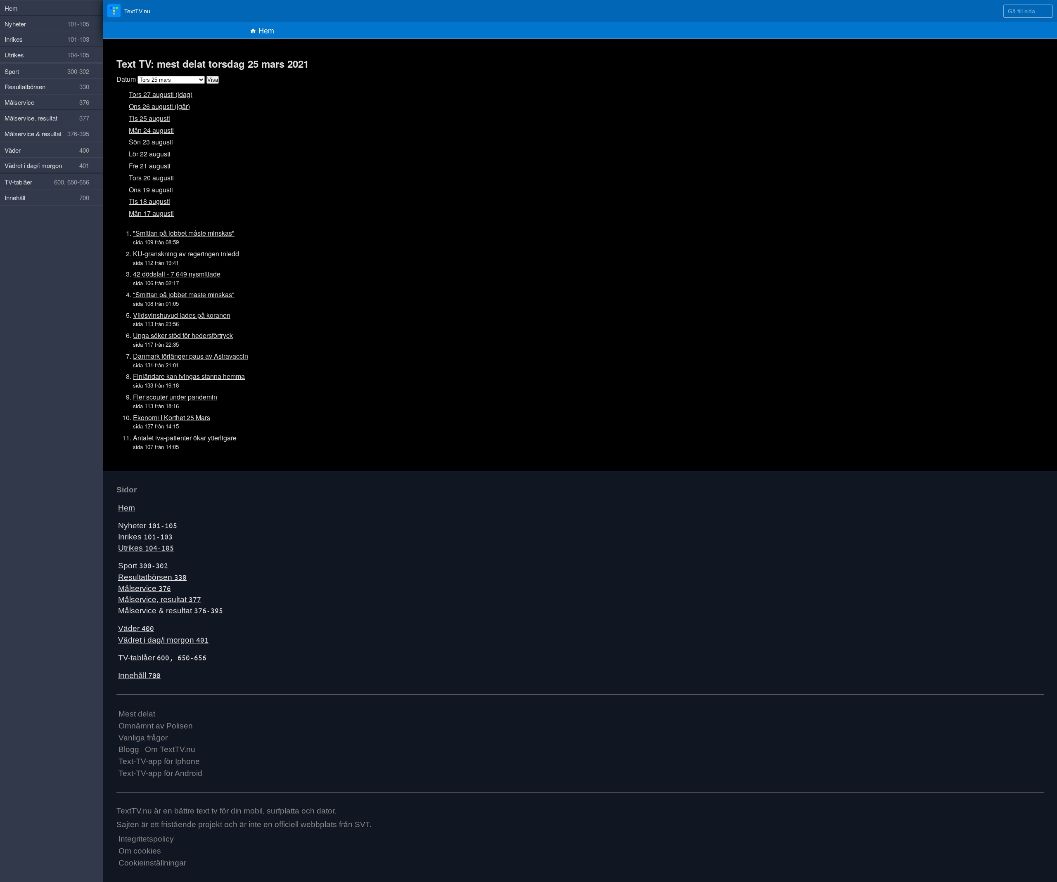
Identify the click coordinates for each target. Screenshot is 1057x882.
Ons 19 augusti (148, 189)
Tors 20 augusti (148, 177)
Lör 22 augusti (147, 153)
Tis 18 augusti (146, 201)
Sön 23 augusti (148, 142)
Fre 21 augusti (147, 165)
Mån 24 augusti (148, 130)
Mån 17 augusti (148, 213)
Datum (125, 79)
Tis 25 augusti (146, 118)
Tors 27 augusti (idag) (156, 94)
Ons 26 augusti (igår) (155, 106)
